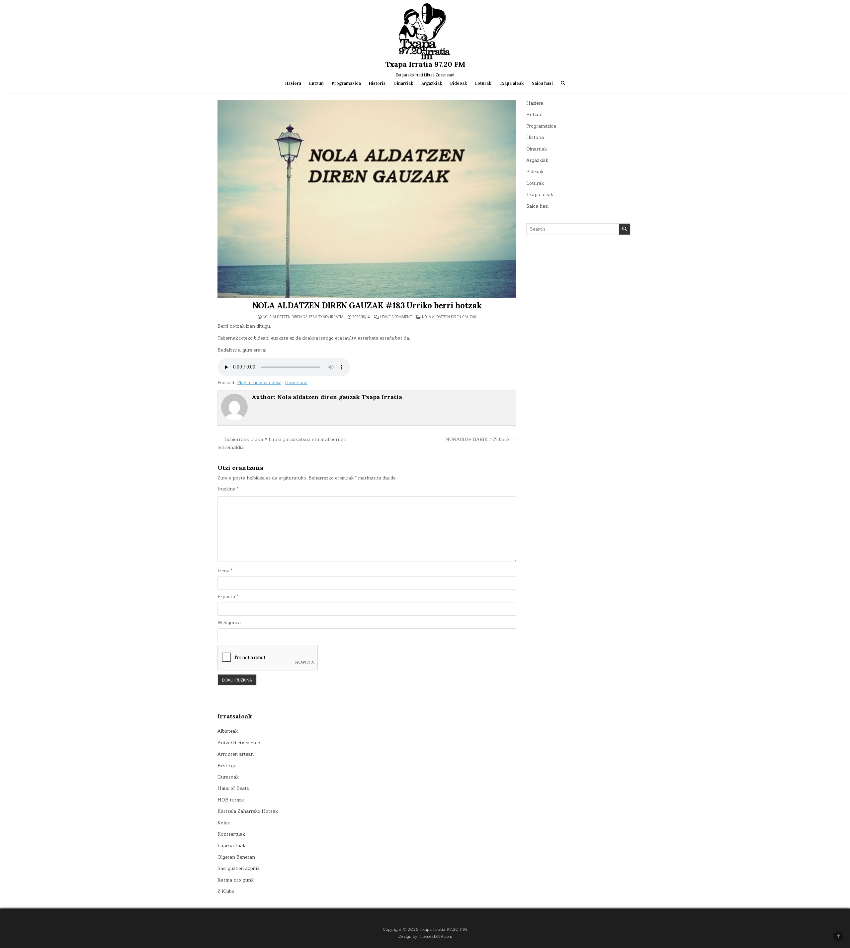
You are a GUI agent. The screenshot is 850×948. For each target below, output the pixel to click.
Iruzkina (227, 489)
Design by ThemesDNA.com (425, 936)
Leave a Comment (396, 317)
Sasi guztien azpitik (238, 868)
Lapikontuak (231, 845)
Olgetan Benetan (236, 857)
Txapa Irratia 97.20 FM (425, 64)
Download (296, 382)
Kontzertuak (231, 834)
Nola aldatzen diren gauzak (449, 316)
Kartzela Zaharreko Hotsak (247, 811)
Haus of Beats (233, 788)
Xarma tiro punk (235, 880)
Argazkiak (431, 83)
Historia (377, 83)
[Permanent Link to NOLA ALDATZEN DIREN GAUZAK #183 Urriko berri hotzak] (366, 199)
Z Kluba (225, 891)
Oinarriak (403, 83)
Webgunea (229, 622)
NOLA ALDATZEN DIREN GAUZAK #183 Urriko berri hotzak (367, 305)
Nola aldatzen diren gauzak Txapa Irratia (303, 317)
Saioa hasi (542, 83)
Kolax (223, 823)
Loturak (483, 83)
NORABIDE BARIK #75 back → (480, 439)
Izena (224, 571)
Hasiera (293, 83)
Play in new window (259, 382)
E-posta (227, 596)
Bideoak (458, 83)
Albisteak (227, 731)
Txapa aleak (511, 83)
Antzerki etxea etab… (240, 743)
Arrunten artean (235, 754)
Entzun (316, 83)
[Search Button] (563, 83)
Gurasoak (228, 777)
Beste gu (226, 766)
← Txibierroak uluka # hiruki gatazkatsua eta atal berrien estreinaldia (281, 443)
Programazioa (346, 83)
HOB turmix (230, 800)
